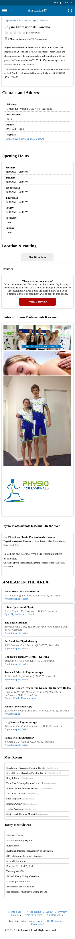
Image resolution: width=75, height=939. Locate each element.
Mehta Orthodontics (16, 861)
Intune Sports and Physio (19, 607)
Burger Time (12, 845)
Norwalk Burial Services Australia (29, 788)
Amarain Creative (21, 803)
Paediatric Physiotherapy (20, 737)
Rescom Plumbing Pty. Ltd (19, 840)
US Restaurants (55, 921)
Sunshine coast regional (29, 20)
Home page (14, 911)
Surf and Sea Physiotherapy (21, 641)
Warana (44, 20)
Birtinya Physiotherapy (18, 706)
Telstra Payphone (21, 808)
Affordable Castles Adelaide (20, 886)
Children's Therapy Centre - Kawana (27, 656)
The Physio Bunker (16, 622)
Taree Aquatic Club (15, 871)
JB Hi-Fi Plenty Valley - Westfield (23, 876)
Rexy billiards (20, 778)
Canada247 (37, 924)
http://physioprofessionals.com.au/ (25, 138)
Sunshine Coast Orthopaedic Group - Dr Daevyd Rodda (38, 687)
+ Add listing (34, 911)
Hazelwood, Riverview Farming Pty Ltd (32, 768)
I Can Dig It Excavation (18, 881)
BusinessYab (34, 921)
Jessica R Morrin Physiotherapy (24, 672)
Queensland (11, 20)
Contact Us (53, 914)
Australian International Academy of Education (29, 850)
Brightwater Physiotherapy (21, 722)
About (49, 911)
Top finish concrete (22, 793)
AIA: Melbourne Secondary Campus (24, 856)
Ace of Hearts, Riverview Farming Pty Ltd (33, 773)
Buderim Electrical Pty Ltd (19, 866)
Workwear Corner (14, 835)
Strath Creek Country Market (27, 814)
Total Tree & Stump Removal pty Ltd (31, 783)
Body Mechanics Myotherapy (22, 591)
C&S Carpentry (20, 798)
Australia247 (37, 10)
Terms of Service (32, 914)
